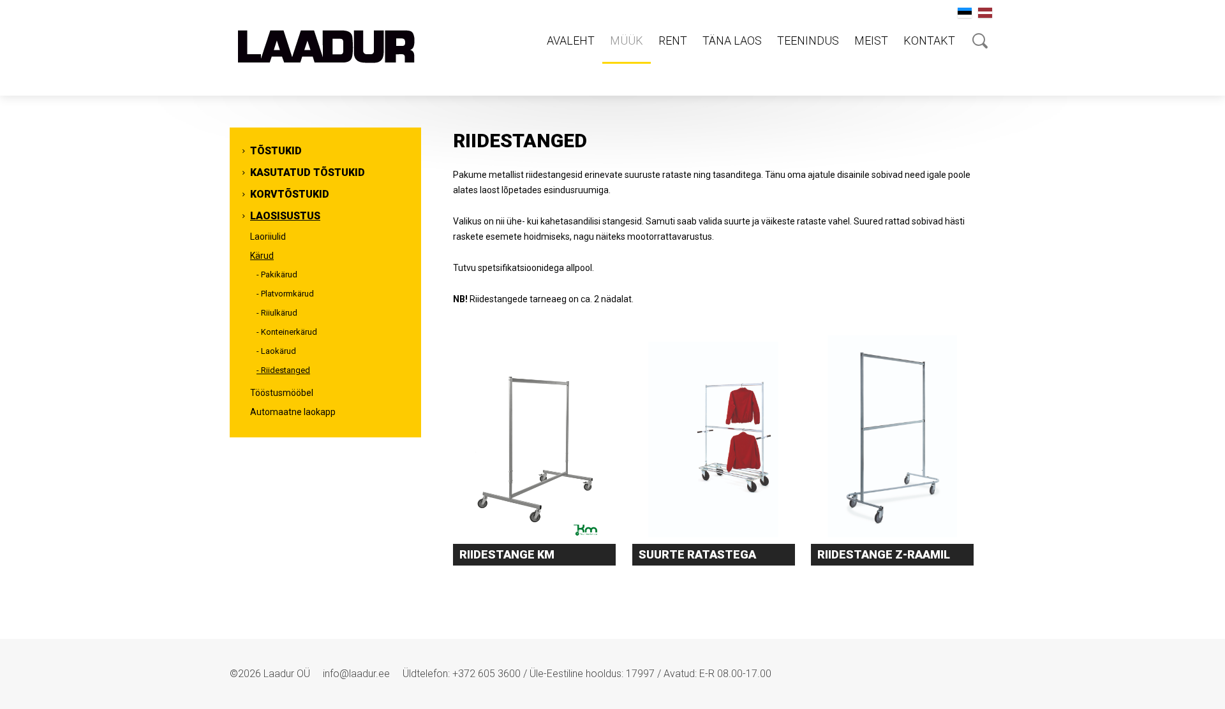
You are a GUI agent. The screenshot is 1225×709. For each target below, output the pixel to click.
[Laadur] (325, 48)
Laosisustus (285, 216)
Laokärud (278, 351)
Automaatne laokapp (293, 412)
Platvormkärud (287, 293)
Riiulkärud (279, 313)
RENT (672, 40)
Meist (871, 40)
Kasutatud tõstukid (307, 172)
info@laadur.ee (356, 674)
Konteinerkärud (289, 332)
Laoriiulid (268, 236)
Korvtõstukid (289, 194)
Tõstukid (276, 151)
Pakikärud (279, 274)
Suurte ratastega (697, 554)
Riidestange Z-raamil (883, 554)
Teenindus (808, 40)
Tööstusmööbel (281, 393)
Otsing (980, 41)
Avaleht (571, 40)
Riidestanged (285, 370)
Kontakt (929, 40)
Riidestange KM (506, 554)
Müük (626, 40)
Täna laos (732, 40)
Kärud (262, 256)
